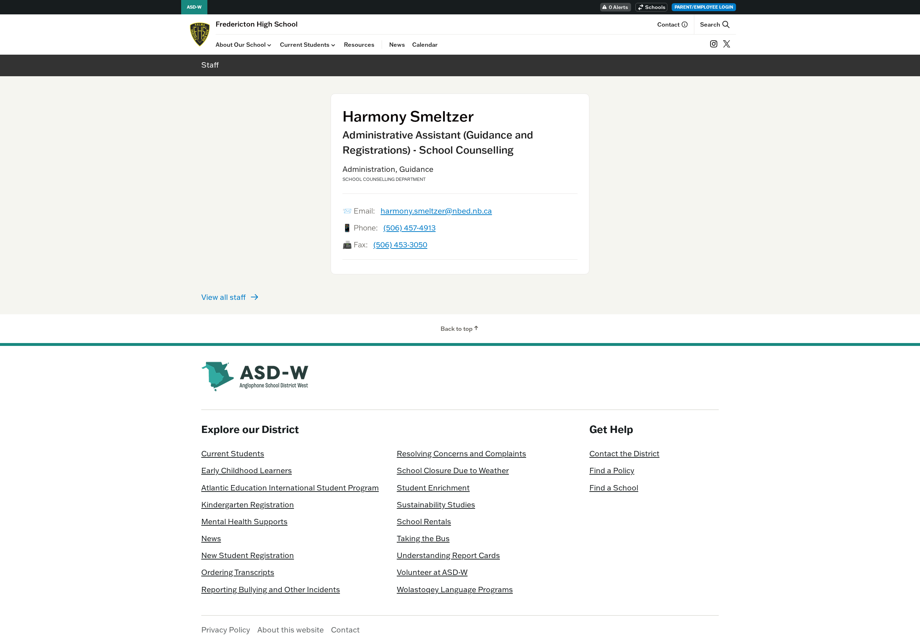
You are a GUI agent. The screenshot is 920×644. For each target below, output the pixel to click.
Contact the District (624, 453)
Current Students (305, 44)
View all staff (223, 297)
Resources (359, 44)
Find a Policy (611, 470)
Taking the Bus (423, 538)
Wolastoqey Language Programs (455, 589)
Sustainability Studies (436, 504)
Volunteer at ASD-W (432, 572)
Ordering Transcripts (237, 572)
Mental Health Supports (244, 521)
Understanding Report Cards (448, 555)
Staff (210, 64)
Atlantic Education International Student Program (290, 487)
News (397, 44)
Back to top (457, 328)
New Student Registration (247, 555)
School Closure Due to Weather (453, 470)
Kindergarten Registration (247, 504)
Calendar (425, 44)
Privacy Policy (225, 629)
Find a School (613, 487)
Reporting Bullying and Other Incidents (270, 589)
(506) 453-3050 (400, 244)
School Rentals (424, 521)
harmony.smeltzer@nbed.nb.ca (436, 210)
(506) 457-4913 (409, 227)
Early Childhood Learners (246, 470)
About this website (290, 629)
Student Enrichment (433, 487)
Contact (668, 24)
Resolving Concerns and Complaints (461, 453)
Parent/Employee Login (704, 7)
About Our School (241, 44)
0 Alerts (618, 7)
